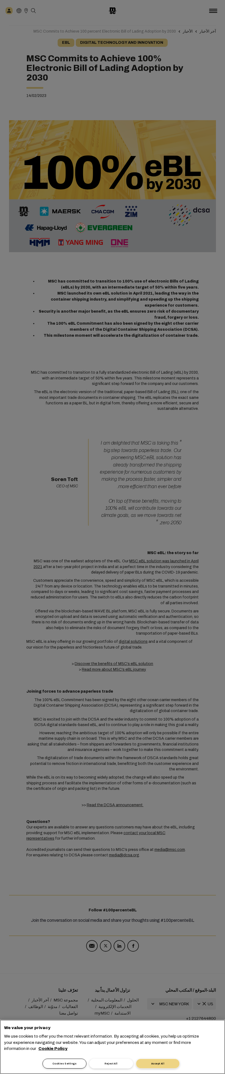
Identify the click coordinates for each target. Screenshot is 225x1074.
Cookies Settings (64, 1063)
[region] (112, 1047)
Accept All (158, 1063)
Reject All (111, 1063)
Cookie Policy (53, 1048)
